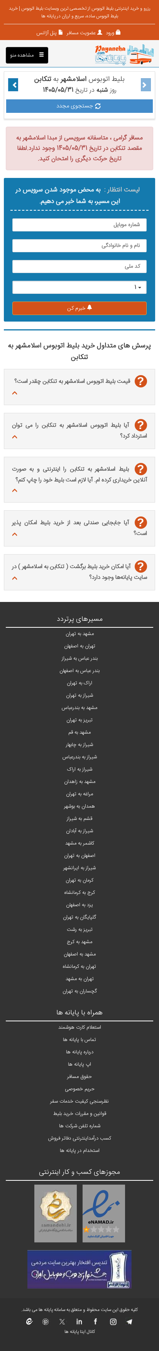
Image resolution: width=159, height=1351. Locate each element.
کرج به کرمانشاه (79, 892)
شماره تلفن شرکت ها (79, 1126)
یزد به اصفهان (79, 905)
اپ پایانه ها (79, 1064)
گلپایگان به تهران (79, 917)
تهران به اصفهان (79, 646)
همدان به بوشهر (79, 806)
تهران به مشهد (80, 979)
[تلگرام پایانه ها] (128, 1324)
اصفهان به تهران (79, 855)
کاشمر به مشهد (79, 843)
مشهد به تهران (80, 634)
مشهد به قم (79, 732)
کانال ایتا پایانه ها (79, 1332)
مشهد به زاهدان (79, 782)
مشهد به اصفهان (80, 954)
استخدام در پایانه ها (80, 1151)
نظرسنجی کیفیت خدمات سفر (79, 1101)
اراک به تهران (79, 683)
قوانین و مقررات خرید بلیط (79, 1114)
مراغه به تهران (79, 794)
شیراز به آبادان (79, 831)
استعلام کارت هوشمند (79, 1027)
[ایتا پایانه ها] (30, 1324)
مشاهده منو (22, 55)
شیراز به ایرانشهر (79, 868)
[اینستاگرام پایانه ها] (112, 1324)
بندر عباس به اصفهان (79, 671)
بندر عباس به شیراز (80, 658)
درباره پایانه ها (79, 1052)
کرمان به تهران (79, 880)
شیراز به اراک (79, 769)
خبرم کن (77, 308)
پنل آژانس (46, 33)
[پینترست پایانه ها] (45, 1324)
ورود (109, 33)
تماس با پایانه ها (79, 1040)
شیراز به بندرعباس (80, 757)
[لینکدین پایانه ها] (79, 1324)
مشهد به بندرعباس (79, 708)
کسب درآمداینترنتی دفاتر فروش (79, 1138)
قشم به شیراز (79, 819)
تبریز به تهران (79, 720)
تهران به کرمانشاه (79, 966)
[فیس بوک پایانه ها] (95, 1324)
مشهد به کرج (79, 942)
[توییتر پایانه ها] (62, 1324)
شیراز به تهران (79, 695)
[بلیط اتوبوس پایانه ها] (124, 55)
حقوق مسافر (79, 1077)
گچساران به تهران (80, 991)
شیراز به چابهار (79, 745)
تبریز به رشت (80, 929)
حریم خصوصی (80, 1089)
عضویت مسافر (80, 33)
